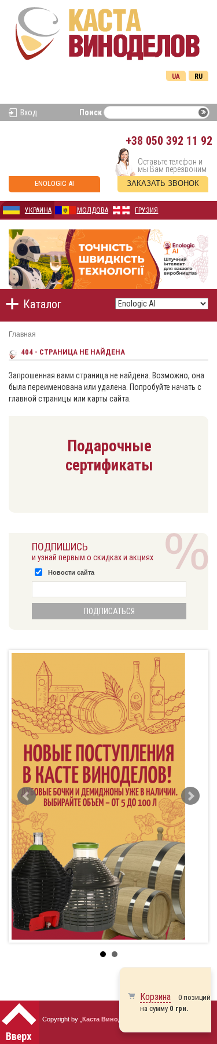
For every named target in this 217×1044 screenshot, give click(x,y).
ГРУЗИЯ (146, 210)
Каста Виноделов (110, 1019)
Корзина (155, 996)
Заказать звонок (163, 183)
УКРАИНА (38, 210)
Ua (176, 76)
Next (190, 796)
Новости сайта (71, 572)
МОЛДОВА (92, 210)
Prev (26, 796)
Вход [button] (28, 112)
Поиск (90, 112)
